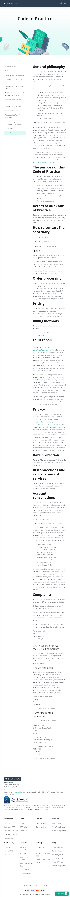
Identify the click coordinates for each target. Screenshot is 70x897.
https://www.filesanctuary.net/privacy (45, 424)
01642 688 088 (38, 355)
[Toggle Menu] (4, 3)
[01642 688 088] (61, 3)
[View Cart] (64, 3)
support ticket (18, 792)
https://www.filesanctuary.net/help (44, 162)
